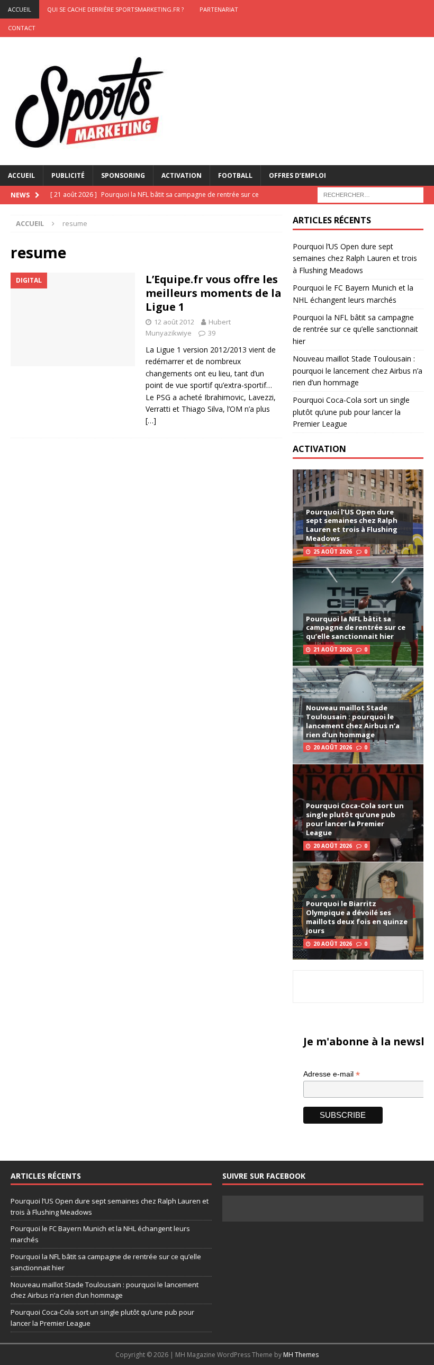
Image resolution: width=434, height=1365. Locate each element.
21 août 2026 (332, 649)
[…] (151, 420)
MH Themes (301, 1354)
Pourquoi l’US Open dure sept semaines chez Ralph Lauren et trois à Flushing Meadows (355, 258)
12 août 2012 (174, 322)
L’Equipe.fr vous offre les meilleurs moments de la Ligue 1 (214, 293)
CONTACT (21, 28)
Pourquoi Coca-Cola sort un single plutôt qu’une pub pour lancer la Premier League (351, 412)
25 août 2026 (332, 551)
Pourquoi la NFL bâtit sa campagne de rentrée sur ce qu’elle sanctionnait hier (355, 329)
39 (211, 333)
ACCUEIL (19, 9)
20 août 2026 (332, 747)
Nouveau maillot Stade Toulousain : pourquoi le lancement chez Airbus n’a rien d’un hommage (357, 370)
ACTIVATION (319, 449)
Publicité (68, 175)
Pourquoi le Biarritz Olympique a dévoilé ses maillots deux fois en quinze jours (357, 917)
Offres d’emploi (297, 175)
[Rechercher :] (370, 194)
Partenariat (219, 9)
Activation (181, 175)
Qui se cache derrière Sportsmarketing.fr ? (115, 9)
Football (235, 175)
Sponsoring (123, 175)
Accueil (21, 175)
